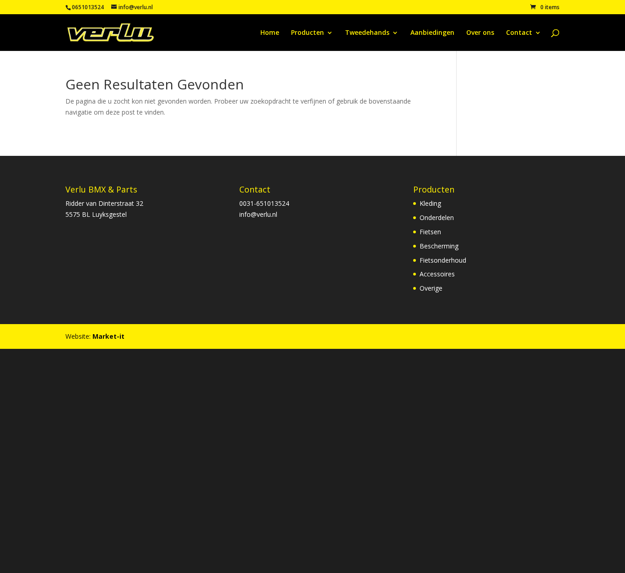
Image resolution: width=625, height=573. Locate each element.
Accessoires (437, 274)
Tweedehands (367, 33)
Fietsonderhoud (443, 260)
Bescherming (439, 246)
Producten (307, 33)
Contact (519, 33)
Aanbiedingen (432, 33)
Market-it (108, 336)
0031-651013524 (264, 203)
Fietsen (430, 231)
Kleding (430, 203)
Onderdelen (437, 217)
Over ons (480, 33)
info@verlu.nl (258, 214)
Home (269, 33)
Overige (431, 288)
